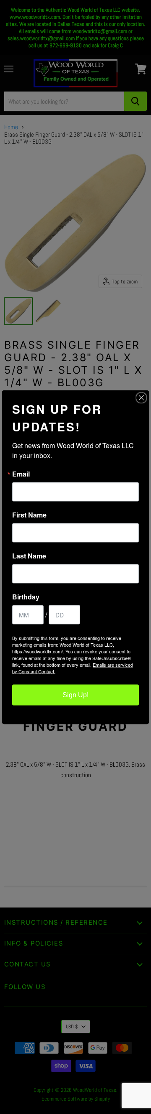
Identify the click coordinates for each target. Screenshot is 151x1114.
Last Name (29, 555)
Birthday (25, 596)
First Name (29, 514)
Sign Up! (75, 694)
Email (21, 473)
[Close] (141, 398)
